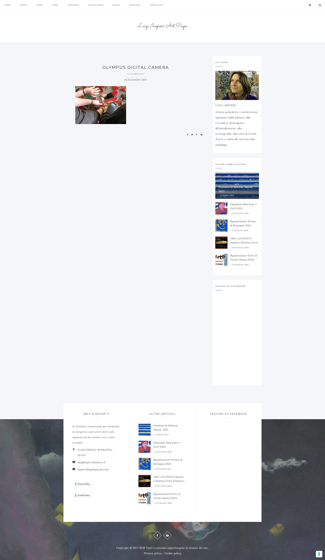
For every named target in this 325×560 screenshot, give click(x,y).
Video (55, 5)
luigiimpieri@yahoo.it (91, 462)
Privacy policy (153, 553)
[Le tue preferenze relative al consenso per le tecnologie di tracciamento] (319, 554)
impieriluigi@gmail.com (93, 469)
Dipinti (116, 5)
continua (221, 144)
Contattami (156, 5)
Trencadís (73, 5)
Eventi (23, 5)
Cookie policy (173, 553)
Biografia (134, 5)
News (40, 5)
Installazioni (95, 5)
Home (7, 5)
